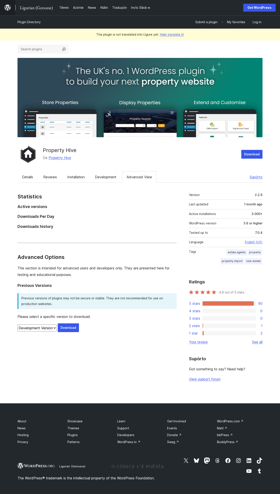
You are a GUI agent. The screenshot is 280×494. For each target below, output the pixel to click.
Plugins (72, 435)
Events (172, 428)
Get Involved (176, 421)
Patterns (73, 442)
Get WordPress (259, 7)
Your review (198, 342)
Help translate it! (172, 34)
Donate (174, 435)
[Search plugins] (64, 49)
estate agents (237, 252)
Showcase (74, 421)
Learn (121, 421)
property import (232, 261)
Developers (125, 435)
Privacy (23, 442)
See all (257, 342)
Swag (173, 442)
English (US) (253, 242)
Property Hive (59, 150)
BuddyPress (227, 442)
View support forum (204, 379)
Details (27, 177)
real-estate (253, 261)
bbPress (225, 435)
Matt (222, 428)
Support (123, 428)
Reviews (50, 177)
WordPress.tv (128, 442)
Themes (73, 428)
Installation (76, 177)
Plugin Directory (29, 22)
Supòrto (256, 177)
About (22, 421)
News (22, 428)
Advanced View (139, 177)
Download (252, 154)
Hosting (23, 435)
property (255, 252)
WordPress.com (230, 421)
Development (105, 177)
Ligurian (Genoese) (72, 466)
